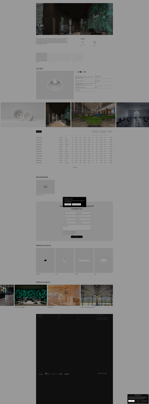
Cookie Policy (132, 402)
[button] (147, 395)
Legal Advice (143, 402)
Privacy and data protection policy (138, 402)
